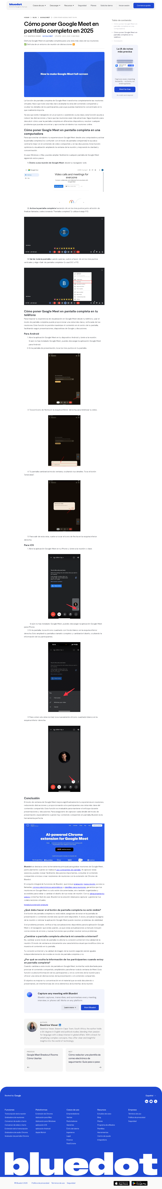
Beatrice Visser (34, 36)
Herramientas (102, 1132)
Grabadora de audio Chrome (16, 1132)
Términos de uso (134, 1114)
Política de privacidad (136, 1117)
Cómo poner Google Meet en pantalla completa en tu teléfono (124, 34)
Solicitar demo (107, 5)
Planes (93, 5)
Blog (99, 1117)
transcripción (89, 884)
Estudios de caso (104, 1114)
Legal (69, 1136)
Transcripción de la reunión (15, 1114)
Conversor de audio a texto (15, 1121)
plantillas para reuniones (75, 887)
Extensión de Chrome (44, 1114)
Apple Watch (41, 1132)
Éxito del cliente (73, 1128)
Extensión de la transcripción (16, 1128)
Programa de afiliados (106, 1125)
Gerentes (70, 1125)
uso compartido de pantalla (68, 870)
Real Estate (71, 1143)
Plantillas (100, 1128)
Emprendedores (73, 1114)
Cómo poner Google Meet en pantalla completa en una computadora (124, 26)
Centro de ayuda (104, 1136)
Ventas (69, 1117)
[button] (39, 5)
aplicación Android (43, 1128)
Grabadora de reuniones (14, 1117)
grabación (78, 884)
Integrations (102, 1140)
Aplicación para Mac (44, 1117)
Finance (70, 1140)
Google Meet (47, 36)
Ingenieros (71, 1132)
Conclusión (117, 41)
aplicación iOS (41, 1125)
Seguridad (82, 5)
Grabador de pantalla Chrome (17, 1136)
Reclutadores (72, 1121)
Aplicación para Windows (46, 1121)
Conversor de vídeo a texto (15, 1125)
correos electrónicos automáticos (47, 887)
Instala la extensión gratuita (36, 904)
